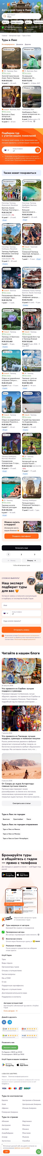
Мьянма (25, 1137)
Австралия (6, 1125)
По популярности (8, 44)
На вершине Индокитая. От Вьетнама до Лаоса (30, 77)
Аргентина (6, 1141)
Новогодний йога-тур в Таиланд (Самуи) (31, 338)
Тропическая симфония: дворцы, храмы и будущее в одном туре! (30, 296)
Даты (4, 22)
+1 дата (4, 388)
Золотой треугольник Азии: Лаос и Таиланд (10, 77)
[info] (38, 935)
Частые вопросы (8, 974)
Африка (5, 1108)
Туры (4, 959)
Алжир (4, 1137)
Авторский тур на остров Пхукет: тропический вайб (29, 462)
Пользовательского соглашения (28, 156)
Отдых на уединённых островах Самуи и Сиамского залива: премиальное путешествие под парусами (11, 379)
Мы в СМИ (6, 978)
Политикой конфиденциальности (25, 160)
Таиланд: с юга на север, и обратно (29, 379)
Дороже (28, 44)
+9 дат (25, 220)
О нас (4, 982)
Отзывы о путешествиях (12, 970)
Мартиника (27, 1121)
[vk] (4, 1022)
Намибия (26, 1141)
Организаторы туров (10, 967)
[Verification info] (34, 121)
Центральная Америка (31, 1104)
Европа (5, 1100)
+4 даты (5, 264)
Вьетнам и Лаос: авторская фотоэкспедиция (9, 115)
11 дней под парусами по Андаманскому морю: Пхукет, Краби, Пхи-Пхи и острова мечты (31, 421)
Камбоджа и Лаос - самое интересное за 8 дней (31, 113)
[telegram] (9, 1022)
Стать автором (9, 1011)
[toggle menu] (3, 4)
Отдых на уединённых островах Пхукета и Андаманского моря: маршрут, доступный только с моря (11, 421)
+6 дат (4, 471)
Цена (27, 22)
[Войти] (33, 4)
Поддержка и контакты (11, 997)
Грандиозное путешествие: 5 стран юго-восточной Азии (10, 462)
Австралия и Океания (31, 1100)
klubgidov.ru (5, 1083)
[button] (5, 150)
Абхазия (5, 1121)
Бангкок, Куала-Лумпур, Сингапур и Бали (10, 209)
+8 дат (4, 220)
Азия (4, 1104)
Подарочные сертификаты (13, 985)
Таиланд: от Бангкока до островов (10, 338)
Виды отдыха (16, 22)
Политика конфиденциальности (18, 1076)
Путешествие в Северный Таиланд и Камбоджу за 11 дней (30, 504)
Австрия (5, 1129)
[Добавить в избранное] (18, 49)
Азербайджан (7, 1133)
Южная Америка (29, 1108)
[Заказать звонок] (39, 4)
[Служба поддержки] (38, 1151)
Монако (25, 1129)
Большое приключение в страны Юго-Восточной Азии (28, 211)
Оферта (4, 1076)
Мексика (26, 1125)
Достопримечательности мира (14, 993)
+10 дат (4, 430)
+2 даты (25, 305)
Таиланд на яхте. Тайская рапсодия (9, 506)
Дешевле (19, 44)
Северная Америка (10, 1112)
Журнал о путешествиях (12, 989)
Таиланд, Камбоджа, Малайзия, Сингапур (10, 253)
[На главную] (12, 4)
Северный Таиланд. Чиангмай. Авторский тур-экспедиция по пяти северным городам (31, 253)
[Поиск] (27, 4)
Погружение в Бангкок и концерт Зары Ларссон (11, 296)
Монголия (26, 1133)
